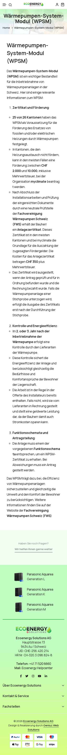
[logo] (33, 4)
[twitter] (26, 676)
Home (6, 27)
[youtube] (39, 676)
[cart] (62, 4)
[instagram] (33, 676)
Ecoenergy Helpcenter (37, 668)
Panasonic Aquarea (40, 574)
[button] (5, 4)
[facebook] (21, 676)
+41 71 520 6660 (40, 664)
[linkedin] (46, 676)
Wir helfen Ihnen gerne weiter (34, 549)
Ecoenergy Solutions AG (38, 721)
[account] (57, 4)
